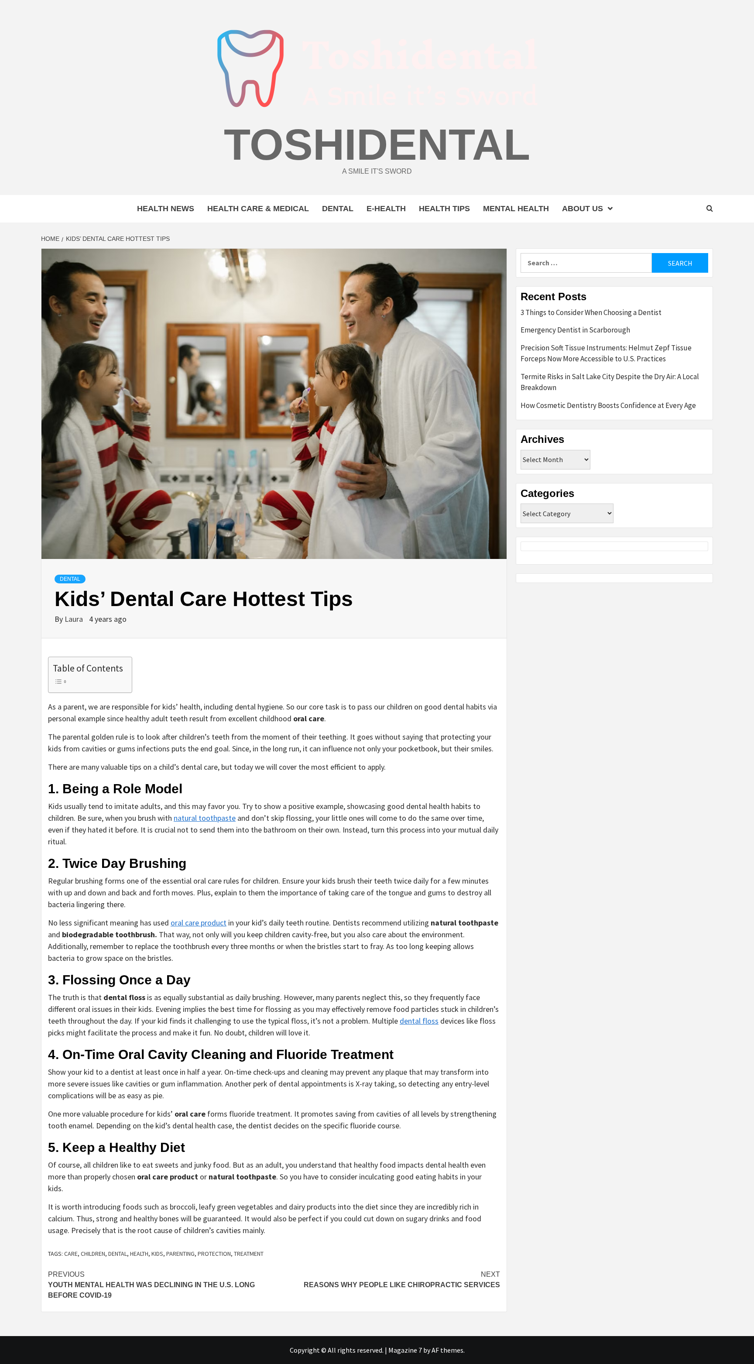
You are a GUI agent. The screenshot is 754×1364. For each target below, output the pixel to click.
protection (214, 1254)
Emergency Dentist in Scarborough (575, 330)
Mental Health (516, 208)
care (71, 1254)
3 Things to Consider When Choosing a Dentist (591, 312)
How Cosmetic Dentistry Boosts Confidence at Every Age (608, 405)
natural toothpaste (205, 818)
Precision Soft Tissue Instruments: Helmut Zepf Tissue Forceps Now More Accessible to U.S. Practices (606, 353)
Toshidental (377, 144)
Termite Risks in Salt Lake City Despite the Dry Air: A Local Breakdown (610, 382)
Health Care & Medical (258, 208)
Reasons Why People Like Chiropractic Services (402, 1280)
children (93, 1254)
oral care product (198, 923)
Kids (157, 1254)
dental (117, 1254)
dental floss (419, 1021)
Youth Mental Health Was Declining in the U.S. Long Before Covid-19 (151, 1285)
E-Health (386, 208)
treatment (249, 1254)
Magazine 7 (405, 1350)
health (139, 1254)
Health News (165, 208)
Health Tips (444, 208)
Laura (75, 619)
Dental (337, 208)
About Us (582, 208)
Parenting (180, 1254)
